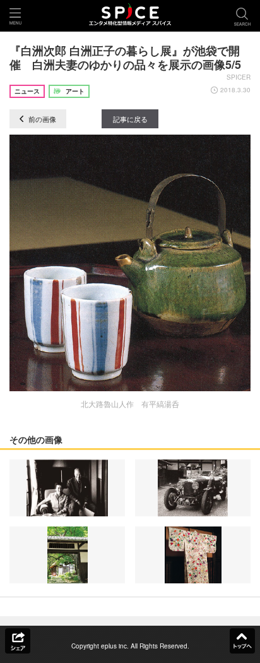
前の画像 (41, 119)
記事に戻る (130, 119)
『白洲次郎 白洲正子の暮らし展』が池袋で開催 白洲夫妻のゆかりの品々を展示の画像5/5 (125, 57)
